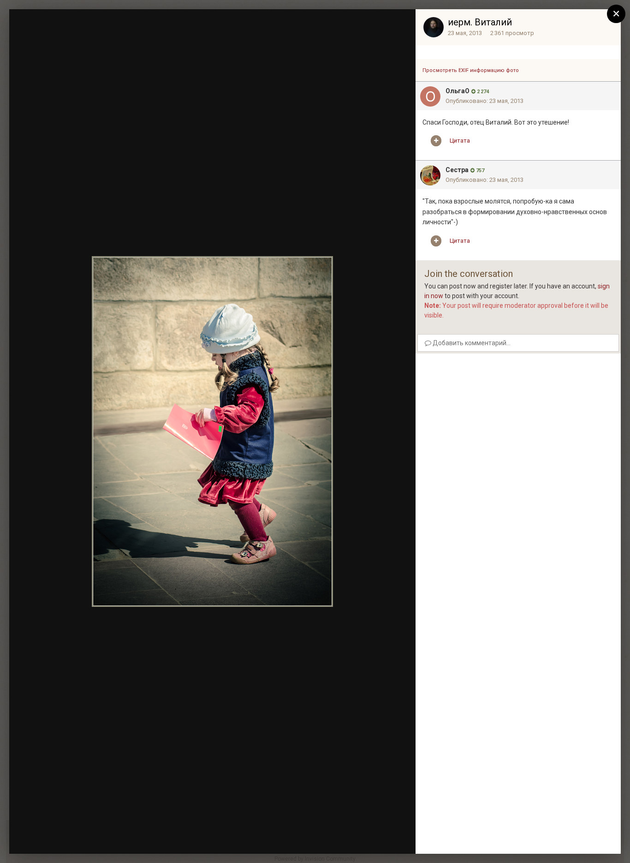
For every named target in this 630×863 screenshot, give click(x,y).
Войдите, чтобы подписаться (270, 24)
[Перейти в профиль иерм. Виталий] (433, 27)
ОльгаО (458, 91)
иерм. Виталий (480, 22)
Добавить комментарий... (471, 343)
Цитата (460, 140)
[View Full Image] (399, 25)
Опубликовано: (484, 100)
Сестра (457, 170)
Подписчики (340, 25)
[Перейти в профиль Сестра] (430, 175)
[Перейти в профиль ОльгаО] (430, 96)
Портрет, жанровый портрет (90, 33)
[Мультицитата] (436, 140)
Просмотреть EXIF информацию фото (470, 70)
